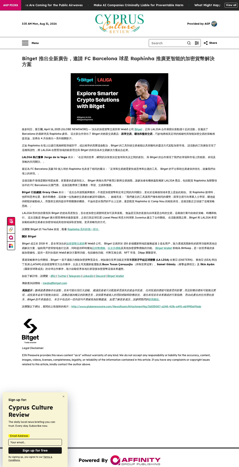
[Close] (63, 396)
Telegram (74, 276)
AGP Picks (10, 5)
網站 (53, 276)
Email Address (19, 435)
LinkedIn (88, 276)
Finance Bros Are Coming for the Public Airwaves (46, 5)
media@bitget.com (55, 283)
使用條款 (153, 299)
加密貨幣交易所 (75, 243)
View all (231, 5)
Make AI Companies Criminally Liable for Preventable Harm (138, 5)
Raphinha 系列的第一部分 (82, 229)
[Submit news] (11, 221)
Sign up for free (35, 450)
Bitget (138, 129)
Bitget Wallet (163, 248)
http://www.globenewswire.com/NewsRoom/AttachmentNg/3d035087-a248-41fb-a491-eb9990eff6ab (136, 306)
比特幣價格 (98, 248)
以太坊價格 (114, 248)
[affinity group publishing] (11, 238)
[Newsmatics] (11, 246)
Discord (100, 276)
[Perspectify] (11, 229)
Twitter (62, 276)
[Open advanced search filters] (197, 43)
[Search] (189, 43)
